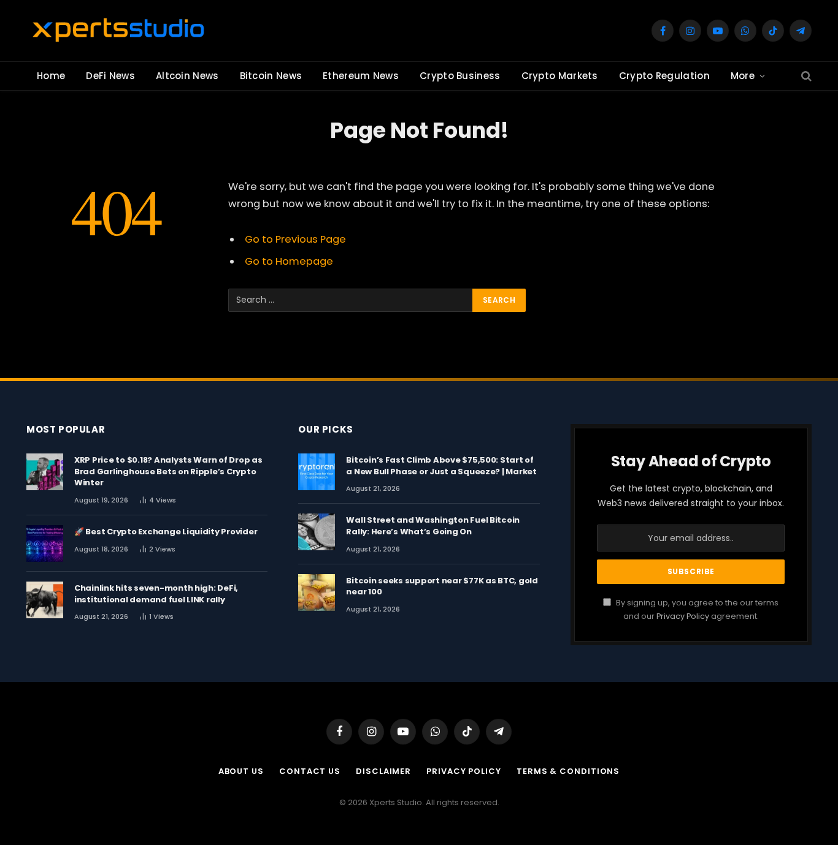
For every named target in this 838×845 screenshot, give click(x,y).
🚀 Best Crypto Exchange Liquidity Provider (165, 531)
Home (51, 75)
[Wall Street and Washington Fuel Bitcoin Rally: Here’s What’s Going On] (316, 531)
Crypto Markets (559, 75)
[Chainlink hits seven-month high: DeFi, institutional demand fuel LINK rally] (44, 600)
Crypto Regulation (664, 75)
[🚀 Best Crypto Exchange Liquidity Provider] (44, 543)
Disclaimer (383, 771)
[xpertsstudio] (118, 30)
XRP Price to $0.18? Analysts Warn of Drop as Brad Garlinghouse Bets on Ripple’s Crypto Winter (168, 471)
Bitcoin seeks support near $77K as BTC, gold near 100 (442, 586)
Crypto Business (460, 75)
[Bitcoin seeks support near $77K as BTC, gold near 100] (316, 592)
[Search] (805, 76)
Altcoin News (187, 75)
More (743, 75)
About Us (241, 771)
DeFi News (110, 75)
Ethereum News (361, 75)
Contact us (309, 771)
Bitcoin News (271, 75)
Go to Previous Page (295, 239)
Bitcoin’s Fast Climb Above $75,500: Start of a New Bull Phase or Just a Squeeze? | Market (441, 466)
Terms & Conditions (568, 771)
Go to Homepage (289, 261)
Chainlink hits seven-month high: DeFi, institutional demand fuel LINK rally (156, 594)
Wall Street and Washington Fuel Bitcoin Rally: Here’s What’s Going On (433, 526)
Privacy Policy (682, 616)
